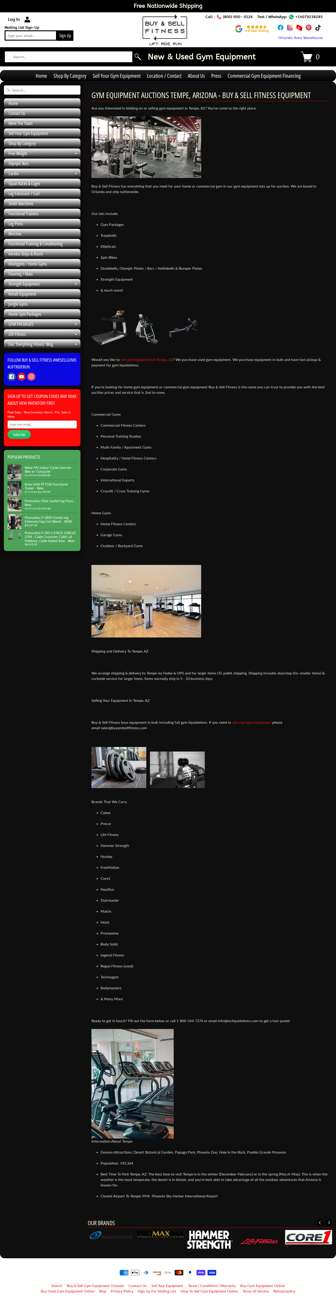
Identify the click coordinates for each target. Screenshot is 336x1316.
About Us (196, 75)
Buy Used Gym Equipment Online (67, 1291)
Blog (102, 1291)
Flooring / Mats (20, 274)
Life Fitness (44, 335)
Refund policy (284, 1291)
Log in (14, 19)
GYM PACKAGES (44, 325)
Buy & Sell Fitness (166, 1302)
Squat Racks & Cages (24, 183)
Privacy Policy (122, 1291)
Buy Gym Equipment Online (262, 1285)
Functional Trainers (23, 214)
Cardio (44, 174)
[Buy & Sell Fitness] (164, 42)
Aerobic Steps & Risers (25, 254)
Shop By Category (69, 75)
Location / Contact (164, 75)
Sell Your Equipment (167, 1285)
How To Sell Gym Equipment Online (209, 1291)
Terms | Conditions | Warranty (212, 1285)
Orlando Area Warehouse (300, 38)
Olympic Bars (18, 163)
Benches (14, 234)
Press (216, 75)
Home (41, 75)
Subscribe (19, 434)
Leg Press (15, 224)
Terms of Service (256, 1291)
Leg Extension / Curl (24, 194)
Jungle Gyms (18, 304)
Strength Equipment (44, 285)
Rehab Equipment (22, 294)
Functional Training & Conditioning (35, 244)
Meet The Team (20, 123)
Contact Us (16, 113)
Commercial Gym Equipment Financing (264, 75)
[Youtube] (21, 377)
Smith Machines (20, 204)
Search (56, 1285)
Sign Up (65, 35)
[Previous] (320, 1222)
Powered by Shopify (168, 1306)
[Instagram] (31, 377)
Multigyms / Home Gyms (27, 264)
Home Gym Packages (24, 314)
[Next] (328, 1222)
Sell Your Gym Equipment (117, 75)
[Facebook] (12, 377)
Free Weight (44, 154)
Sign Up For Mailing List (157, 1291)
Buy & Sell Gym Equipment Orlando (95, 1285)
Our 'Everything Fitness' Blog (44, 345)
